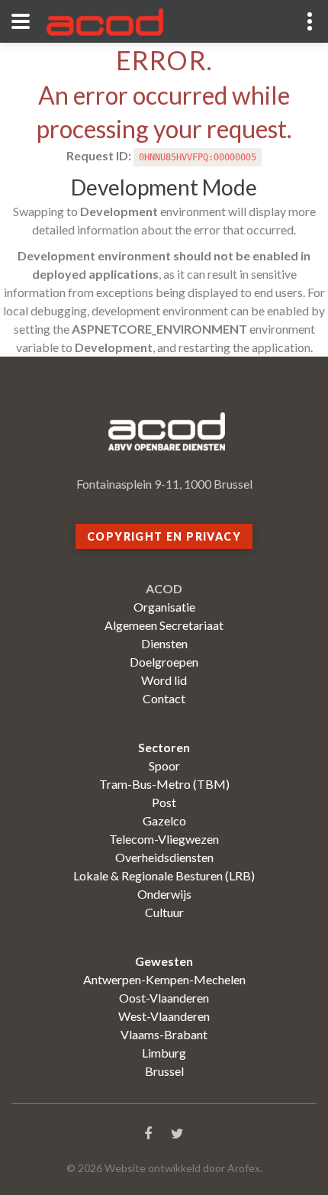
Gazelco (164, 820)
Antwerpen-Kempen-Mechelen (164, 979)
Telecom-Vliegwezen (164, 839)
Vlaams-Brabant (164, 1034)
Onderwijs (164, 894)
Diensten (164, 643)
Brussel (164, 1071)
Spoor (164, 765)
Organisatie (164, 606)
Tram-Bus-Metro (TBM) (164, 784)
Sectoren (164, 747)
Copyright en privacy (164, 536)
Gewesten (164, 961)
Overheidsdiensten (164, 857)
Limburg (164, 1052)
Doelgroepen (164, 661)
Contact (164, 698)
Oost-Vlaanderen (164, 997)
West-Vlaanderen (164, 1016)
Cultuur (164, 912)
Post (164, 802)
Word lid (164, 680)
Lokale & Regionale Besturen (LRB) (164, 875)
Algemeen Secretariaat (164, 625)
